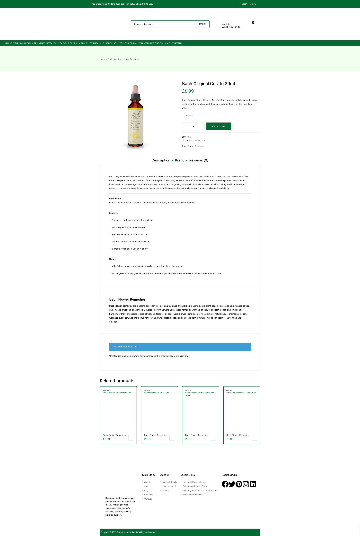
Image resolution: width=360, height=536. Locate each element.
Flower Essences (200, 140)
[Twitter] (232, 484)
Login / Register (249, 4)
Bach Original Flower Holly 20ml (117, 392)
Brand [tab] (179, 160)
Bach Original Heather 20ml (156, 392)
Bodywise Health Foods (127, 532)
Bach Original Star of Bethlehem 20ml (199, 394)
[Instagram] (245, 484)
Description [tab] (161, 160)
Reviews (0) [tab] (198, 160)
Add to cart (218, 126)
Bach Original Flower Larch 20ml (241, 392)
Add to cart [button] (131, 438)
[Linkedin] (252, 484)
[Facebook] (225, 484)
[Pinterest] (238, 484)
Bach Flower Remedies (193, 146)
